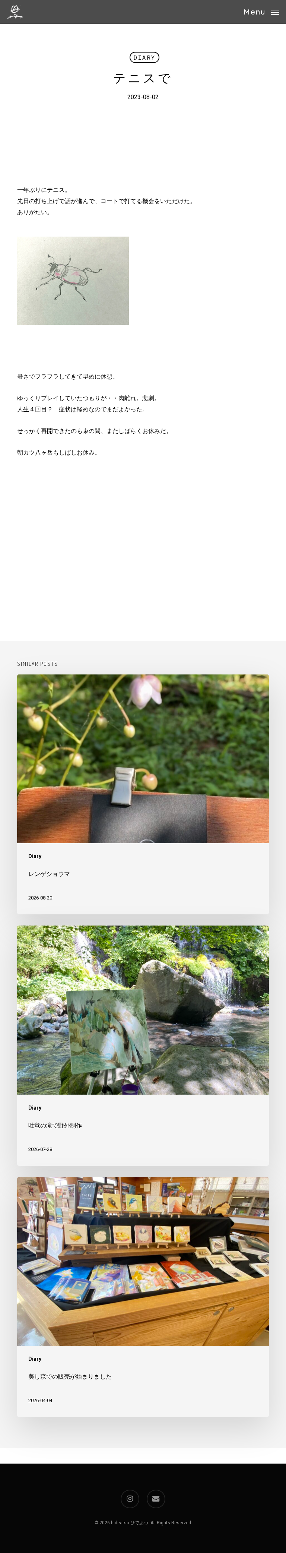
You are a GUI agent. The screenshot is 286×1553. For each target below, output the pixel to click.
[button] (261, 11)
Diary (144, 57)
